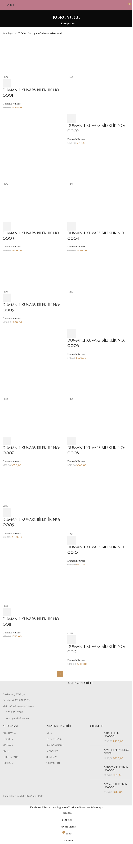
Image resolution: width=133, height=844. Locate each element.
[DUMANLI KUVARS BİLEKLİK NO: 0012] (98, 599)
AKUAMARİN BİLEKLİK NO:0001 (116, 768)
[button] (7, 83)
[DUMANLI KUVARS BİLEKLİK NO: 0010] (98, 500)
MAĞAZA (8, 745)
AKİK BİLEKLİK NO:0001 (111, 735)
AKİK (49, 733)
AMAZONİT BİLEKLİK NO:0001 (115, 785)
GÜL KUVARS (54, 739)
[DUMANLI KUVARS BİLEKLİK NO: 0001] (34, 57)
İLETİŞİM (8, 763)
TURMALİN (53, 763)
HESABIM (8, 739)
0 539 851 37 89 (14, 712)
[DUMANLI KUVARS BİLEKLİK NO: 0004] (98, 164)
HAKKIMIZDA (11, 757)
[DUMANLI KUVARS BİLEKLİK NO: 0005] (34, 271)
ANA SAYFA (9, 733)
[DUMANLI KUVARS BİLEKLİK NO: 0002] (98, 57)
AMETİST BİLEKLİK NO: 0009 (116, 751)
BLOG (6, 751)
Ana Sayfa (8, 33)
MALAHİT (52, 751)
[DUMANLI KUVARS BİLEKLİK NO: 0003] (34, 164)
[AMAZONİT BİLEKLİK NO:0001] (95, 788)
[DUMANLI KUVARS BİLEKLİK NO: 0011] (34, 585)
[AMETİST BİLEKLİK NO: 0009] (95, 754)
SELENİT (51, 757)
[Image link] (33, 686)
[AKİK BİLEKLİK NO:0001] (95, 737)
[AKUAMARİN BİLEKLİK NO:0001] (95, 771)
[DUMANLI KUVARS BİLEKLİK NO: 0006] (98, 271)
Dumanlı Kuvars (12, 103)
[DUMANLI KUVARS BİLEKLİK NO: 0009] (34, 486)
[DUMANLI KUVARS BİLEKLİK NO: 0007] (34, 379)
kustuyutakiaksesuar (17, 718)
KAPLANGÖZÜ (55, 745)
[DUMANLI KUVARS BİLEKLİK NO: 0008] (98, 379)
